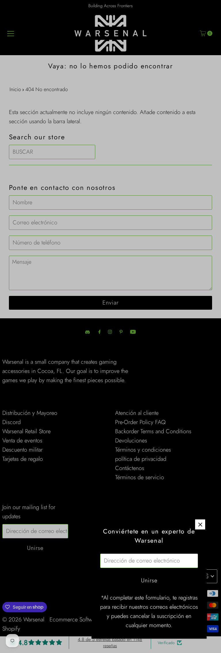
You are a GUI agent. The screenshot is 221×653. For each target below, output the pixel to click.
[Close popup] (200, 524)
